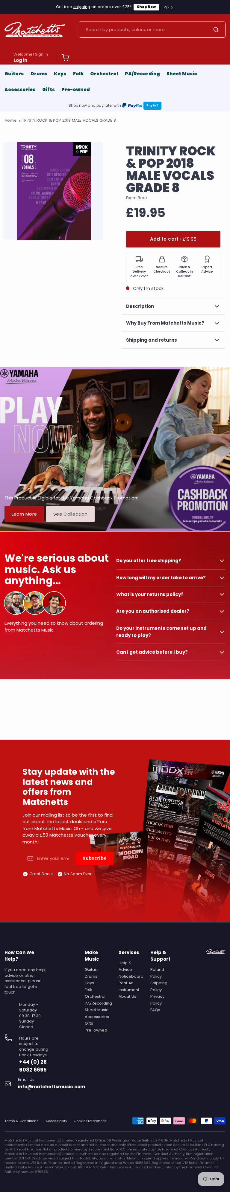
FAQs (155, 1010)
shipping (81, 7)
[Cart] (63, 57)
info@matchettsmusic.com (51, 1087)
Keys (60, 74)
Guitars (14, 74)
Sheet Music (182, 74)
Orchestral (104, 74)
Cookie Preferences (90, 1121)
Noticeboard (131, 976)
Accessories (19, 89)
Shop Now (146, 6)
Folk (78, 74)
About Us (127, 996)
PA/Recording (142, 74)
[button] (173, 239)
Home (10, 120)
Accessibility (56, 1121)
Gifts (48, 89)
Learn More (24, 514)
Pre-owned (75, 89)
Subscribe (95, 858)
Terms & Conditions (21, 1121)
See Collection (70, 514)
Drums (39, 74)
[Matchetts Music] (34, 29)
